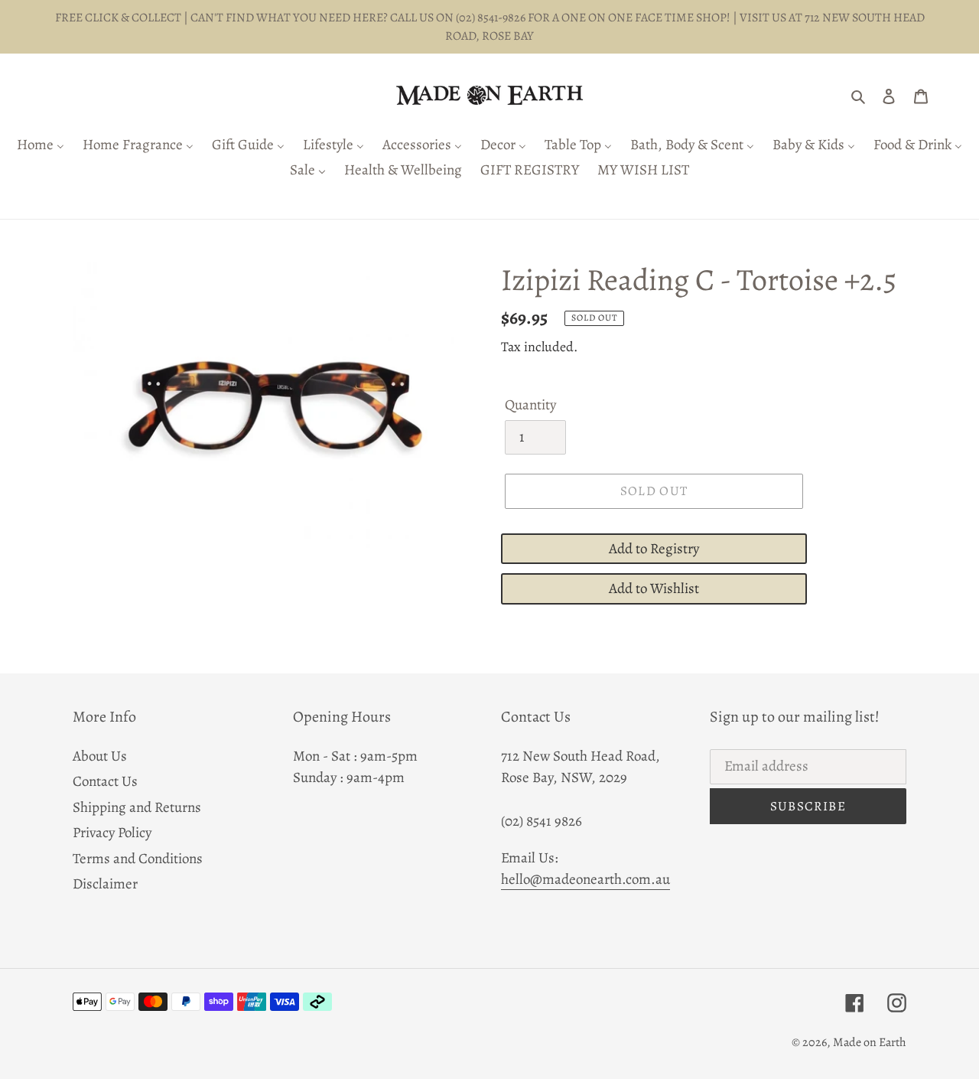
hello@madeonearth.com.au (585, 879)
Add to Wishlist (654, 588)
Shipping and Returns (137, 807)
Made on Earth (869, 1042)
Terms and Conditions (138, 859)
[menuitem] (40, 145)
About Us (100, 756)
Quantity (530, 405)
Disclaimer (105, 884)
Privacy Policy (112, 833)
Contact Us (105, 781)
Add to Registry (654, 549)
